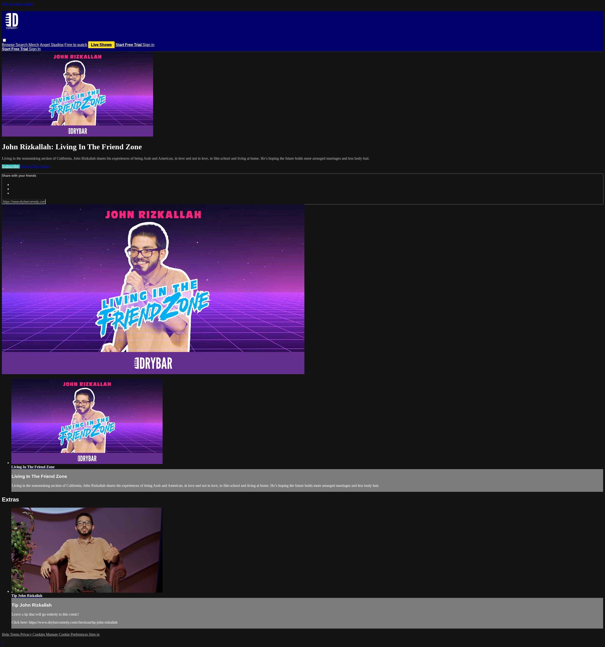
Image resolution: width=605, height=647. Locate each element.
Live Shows (101, 45)
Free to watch (76, 45)
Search (22, 45)
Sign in (148, 45)
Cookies (39, 634)
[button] (4, 40)
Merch (34, 45)
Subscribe (11, 166)
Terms (15, 634)
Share (45, 166)
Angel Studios (52, 45)
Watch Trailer (30, 166)
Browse (9, 45)
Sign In (35, 49)
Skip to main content (17, 4)
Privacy (26, 634)
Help (6, 634)
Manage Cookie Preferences (67, 634)
